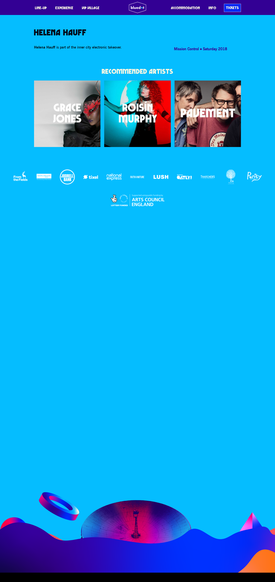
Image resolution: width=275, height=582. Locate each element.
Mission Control (186, 48)
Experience (64, 8)
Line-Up (41, 8)
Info (212, 8)
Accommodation (185, 8)
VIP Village (91, 8)
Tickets (232, 8)
